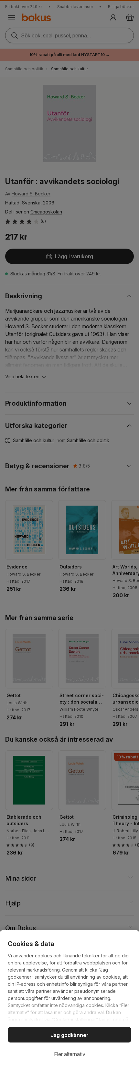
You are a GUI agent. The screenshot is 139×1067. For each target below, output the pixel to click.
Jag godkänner (70, 1035)
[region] (69, 998)
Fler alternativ (69, 1054)
